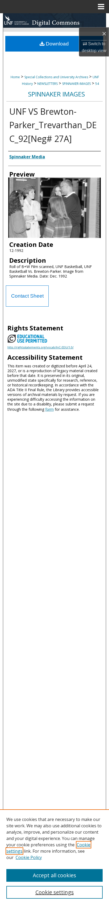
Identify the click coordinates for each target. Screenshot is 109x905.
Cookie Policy (29, 857)
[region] (54, 857)
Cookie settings (54, 892)
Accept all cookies (54, 875)
